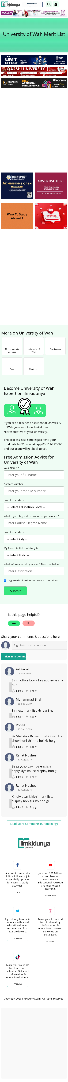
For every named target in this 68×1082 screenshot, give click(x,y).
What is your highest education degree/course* (31, 516)
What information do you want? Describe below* (32, 564)
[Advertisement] (34, 125)
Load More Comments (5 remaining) (34, 824)
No (29, 623)
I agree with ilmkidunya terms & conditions (33, 580)
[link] (32, 4)
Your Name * (11, 468)
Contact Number (13, 484)
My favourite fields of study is (21, 548)
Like (18, 892)
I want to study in (14, 500)
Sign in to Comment (15, 656)
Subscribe (50, 895)
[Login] (56, 4)
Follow (18, 938)
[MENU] (64, 4)
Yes (14, 623)
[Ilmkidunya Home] (10, 4)
